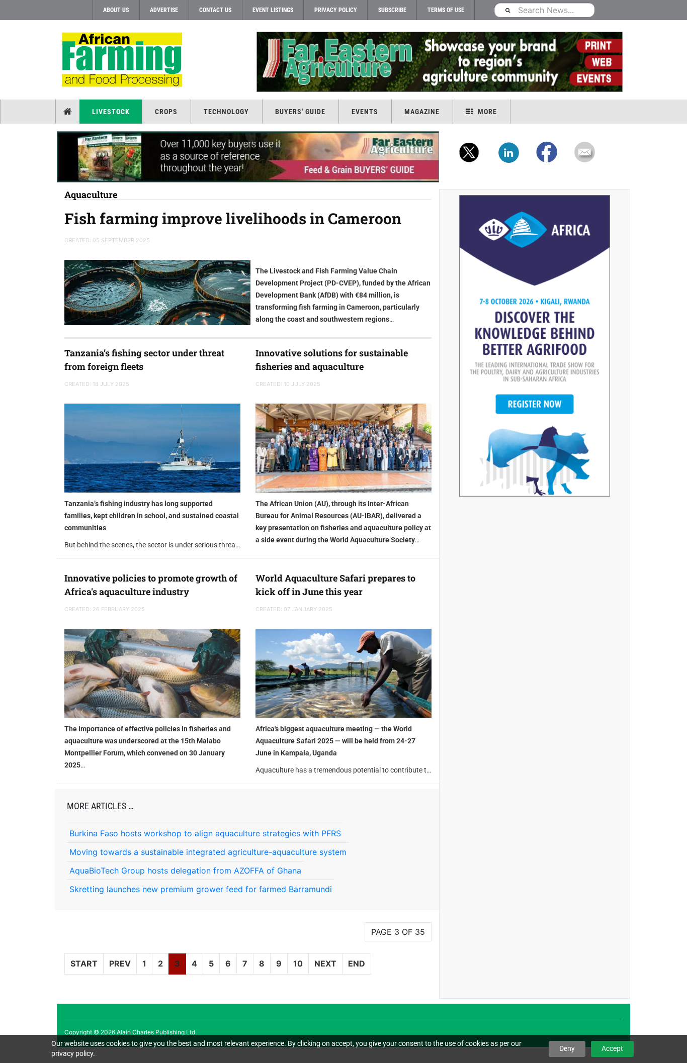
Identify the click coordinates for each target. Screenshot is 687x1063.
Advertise (164, 10)
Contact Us (215, 10)
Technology (226, 112)
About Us (116, 10)
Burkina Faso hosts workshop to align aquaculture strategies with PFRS (205, 833)
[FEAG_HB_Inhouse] (248, 157)
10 (298, 963)
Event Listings (272, 10)
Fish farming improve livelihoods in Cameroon (232, 218)
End (356, 963)
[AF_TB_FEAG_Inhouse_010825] (439, 62)
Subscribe (392, 10)
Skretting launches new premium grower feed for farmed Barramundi (200, 889)
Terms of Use (445, 10)
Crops (166, 112)
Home (68, 112)
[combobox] (544, 10)
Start (84, 963)
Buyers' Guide (300, 112)
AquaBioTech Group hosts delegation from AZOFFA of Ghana (185, 870)
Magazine (422, 112)
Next (325, 963)
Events (365, 112)
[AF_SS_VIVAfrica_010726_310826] (535, 346)
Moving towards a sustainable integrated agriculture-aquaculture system (208, 852)
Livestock (111, 112)
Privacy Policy (335, 10)
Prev (120, 963)
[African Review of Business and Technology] (123, 60)
